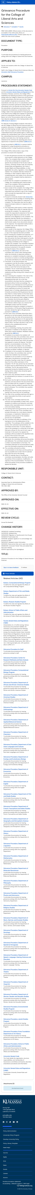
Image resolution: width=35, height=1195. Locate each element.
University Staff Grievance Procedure (12, 72)
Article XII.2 (29, 197)
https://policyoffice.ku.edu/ (9, 34)
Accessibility (6, 1183)
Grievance (7, 27)
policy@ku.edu (7, 1115)
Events (5, 1169)
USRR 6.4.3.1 (27, 141)
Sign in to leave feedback (11, 567)
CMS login (26, 1183)
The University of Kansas (26, 1189)
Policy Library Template (10, 1143)
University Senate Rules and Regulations (18, 92)
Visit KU (5, 1153)
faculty (21, 27)
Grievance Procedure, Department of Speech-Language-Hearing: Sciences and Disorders (17, 957)
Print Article (10, 574)
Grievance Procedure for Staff (14, 649)
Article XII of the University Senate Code (20, 90)
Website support (17, 1183)
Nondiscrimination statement (12, 1181)
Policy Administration (9, 1131)
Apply (5, 1157)
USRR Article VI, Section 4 (8, 121)
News (5, 1165)
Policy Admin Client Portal (14, 2)
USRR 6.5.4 (17, 144)
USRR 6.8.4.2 (15, 250)
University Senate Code (11, 1056)
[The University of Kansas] (12, 1102)
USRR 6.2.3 (16, 333)
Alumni (5, 1177)
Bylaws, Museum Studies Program (15, 602)
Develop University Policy (11, 1139)
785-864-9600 (7, 1117)
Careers (5, 1173)
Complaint (14, 27)
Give (4, 1161)
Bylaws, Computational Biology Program (17, 583)
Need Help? (6, 1147)
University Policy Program (11, 1135)
